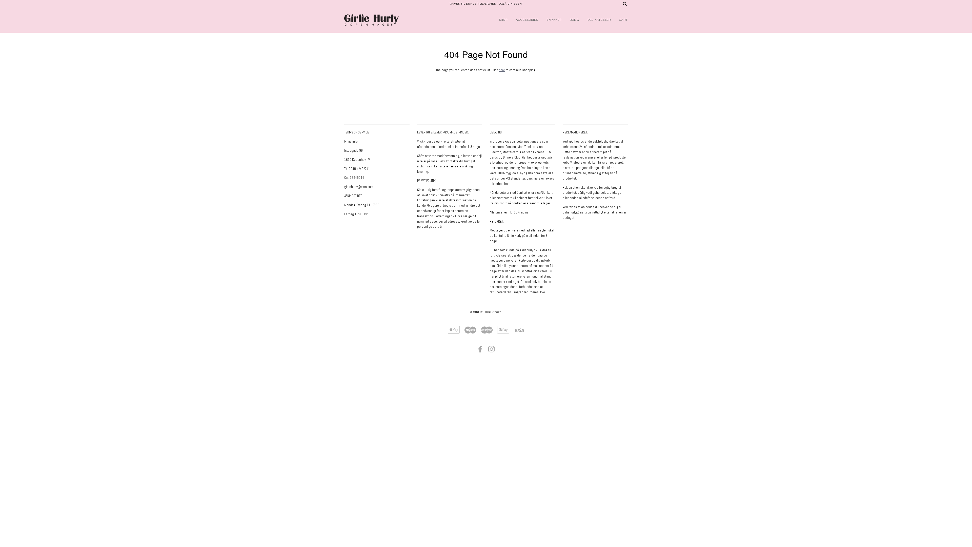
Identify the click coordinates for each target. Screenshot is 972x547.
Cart (623, 19)
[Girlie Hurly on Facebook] (480, 350)
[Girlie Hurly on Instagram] (491, 350)
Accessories (527, 19)
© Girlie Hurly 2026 (486, 312)
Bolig (574, 19)
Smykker (553, 19)
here (502, 70)
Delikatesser (599, 19)
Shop (503, 19)
